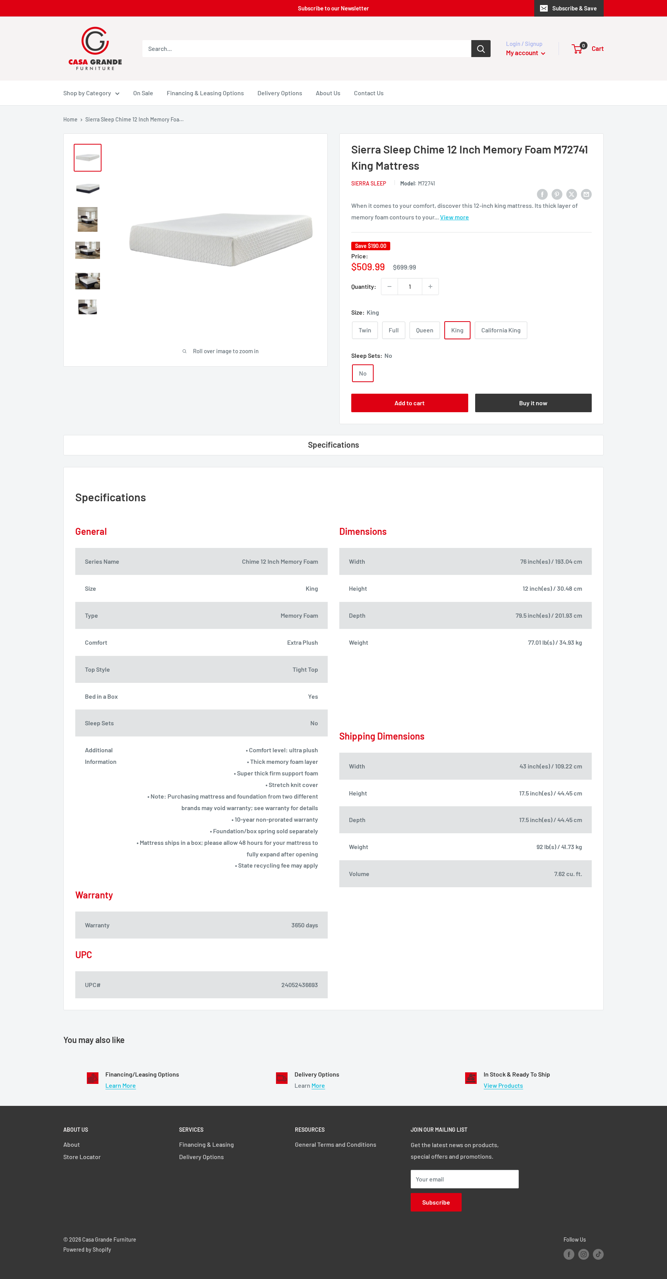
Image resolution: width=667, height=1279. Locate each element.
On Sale (143, 92)
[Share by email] (586, 194)
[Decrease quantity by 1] (389, 286)
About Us (328, 92)
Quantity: (363, 286)
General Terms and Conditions (335, 1144)
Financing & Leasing (206, 1144)
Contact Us (369, 92)
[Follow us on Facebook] (569, 1254)
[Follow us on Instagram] (583, 1254)
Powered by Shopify (87, 1249)
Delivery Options (279, 92)
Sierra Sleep (368, 183)
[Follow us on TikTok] (598, 1254)
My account (522, 52)
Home (70, 119)
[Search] (481, 48)
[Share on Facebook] (542, 194)
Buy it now (533, 402)
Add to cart (409, 402)
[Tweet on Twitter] (571, 194)
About (71, 1144)
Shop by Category (87, 92)
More (318, 1085)
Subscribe (436, 1202)
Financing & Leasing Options (205, 92)
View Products (503, 1085)
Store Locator (82, 1156)
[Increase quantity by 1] (430, 286)
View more (454, 217)
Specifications (333, 444)
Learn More (120, 1085)
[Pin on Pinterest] (557, 194)
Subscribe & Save (574, 8)
